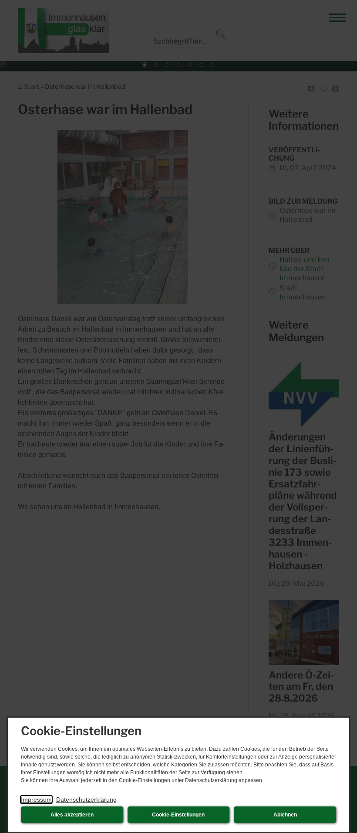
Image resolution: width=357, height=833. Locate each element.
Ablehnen (285, 815)
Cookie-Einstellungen (178, 815)
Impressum (36, 799)
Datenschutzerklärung (86, 799)
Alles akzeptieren (72, 815)
